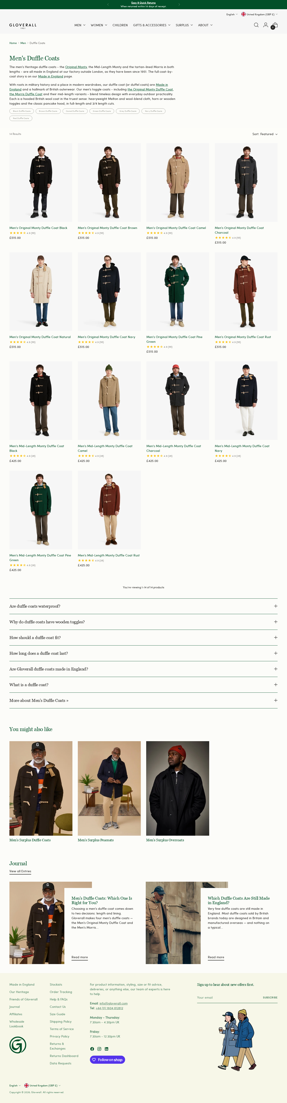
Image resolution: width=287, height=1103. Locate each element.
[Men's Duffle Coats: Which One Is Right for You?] (50, 923)
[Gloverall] (22, 26)
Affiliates (15, 1014)
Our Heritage (19, 992)
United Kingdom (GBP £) (260, 14)
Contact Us (58, 1006)
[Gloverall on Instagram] (99, 1049)
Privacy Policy (59, 1036)
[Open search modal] (256, 24)
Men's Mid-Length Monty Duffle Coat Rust (109, 555)
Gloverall (36, 1092)
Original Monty (76, 67)
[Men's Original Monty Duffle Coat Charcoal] (246, 182)
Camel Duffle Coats (75, 111)
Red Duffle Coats (21, 118)
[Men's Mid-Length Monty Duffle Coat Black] (40, 400)
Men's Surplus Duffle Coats (29, 840)
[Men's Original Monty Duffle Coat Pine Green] (177, 291)
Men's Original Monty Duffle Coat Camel (176, 228)
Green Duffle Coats (102, 111)
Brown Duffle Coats (48, 111)
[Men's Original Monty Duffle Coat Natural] (40, 291)
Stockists (56, 984)
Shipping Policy (61, 1021)
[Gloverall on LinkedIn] (107, 1049)
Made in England (50, 76)
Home (13, 43)
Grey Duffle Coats (128, 111)
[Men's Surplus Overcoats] (177, 788)
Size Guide (57, 1014)
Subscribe (270, 997)
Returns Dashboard (64, 1056)
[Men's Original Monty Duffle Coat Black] (40, 182)
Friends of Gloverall (23, 999)
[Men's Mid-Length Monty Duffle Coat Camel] (109, 400)
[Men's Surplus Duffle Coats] (40, 788)
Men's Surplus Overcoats (165, 840)
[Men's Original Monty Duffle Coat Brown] (109, 182)
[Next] (179, 4)
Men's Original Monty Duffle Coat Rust (243, 337)
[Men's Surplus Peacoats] (109, 788)
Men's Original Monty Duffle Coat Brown (107, 228)
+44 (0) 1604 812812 (109, 1008)
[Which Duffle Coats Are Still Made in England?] (187, 923)
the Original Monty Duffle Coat (150, 89)
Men (23, 43)
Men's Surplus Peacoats (95, 840)
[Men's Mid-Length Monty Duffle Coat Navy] (246, 400)
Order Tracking (61, 992)
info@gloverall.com (114, 1003)
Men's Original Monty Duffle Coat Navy (106, 337)
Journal (14, 1006)
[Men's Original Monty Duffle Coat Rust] (246, 291)
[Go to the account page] (265, 24)
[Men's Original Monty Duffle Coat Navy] (109, 291)
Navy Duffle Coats (153, 111)
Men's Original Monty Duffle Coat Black (38, 228)
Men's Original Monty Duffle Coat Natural (40, 337)
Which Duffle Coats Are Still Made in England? (239, 900)
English (230, 14)
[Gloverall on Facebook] (92, 1049)
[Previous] (108, 4)
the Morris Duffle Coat (25, 94)
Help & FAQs (58, 999)
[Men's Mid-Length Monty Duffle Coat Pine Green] (40, 510)
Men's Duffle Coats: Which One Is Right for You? (102, 900)
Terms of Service (62, 1029)
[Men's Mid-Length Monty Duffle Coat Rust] (109, 510)
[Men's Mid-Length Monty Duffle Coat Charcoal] (177, 400)
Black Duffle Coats (21, 111)
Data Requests (60, 1063)
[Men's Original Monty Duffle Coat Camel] (177, 182)
